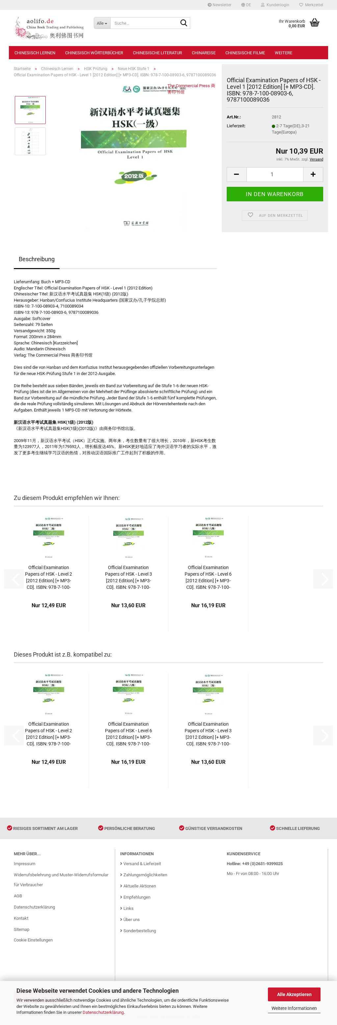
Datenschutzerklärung (103, 1012)
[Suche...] (184, 23)
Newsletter (221, 5)
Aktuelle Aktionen (139, 886)
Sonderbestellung (139, 930)
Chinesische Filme (245, 52)
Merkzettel (313, 5)
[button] (246, 5)
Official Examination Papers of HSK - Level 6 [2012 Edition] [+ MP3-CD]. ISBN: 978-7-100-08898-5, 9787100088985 (208, 577)
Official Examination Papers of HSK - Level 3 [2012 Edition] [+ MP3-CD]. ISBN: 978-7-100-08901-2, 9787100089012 (128, 577)
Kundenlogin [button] (277, 5)
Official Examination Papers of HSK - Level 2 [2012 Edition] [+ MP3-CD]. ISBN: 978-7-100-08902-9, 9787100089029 (48, 577)
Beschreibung (37, 259)
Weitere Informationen (294, 1008)
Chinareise (204, 52)
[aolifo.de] (49, 28)
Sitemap (21, 929)
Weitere (283, 52)
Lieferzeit (235, 125)
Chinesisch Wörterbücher (94, 52)
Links (128, 908)
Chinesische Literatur (157, 52)
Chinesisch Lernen (34, 52)
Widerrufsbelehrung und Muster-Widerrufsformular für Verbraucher (61, 879)
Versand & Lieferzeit (141, 863)
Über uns (131, 919)
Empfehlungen (136, 897)
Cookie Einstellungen (33, 940)
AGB (18, 895)
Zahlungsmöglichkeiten (144, 874)
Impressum (24, 863)
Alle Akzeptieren (294, 994)
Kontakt (21, 918)
